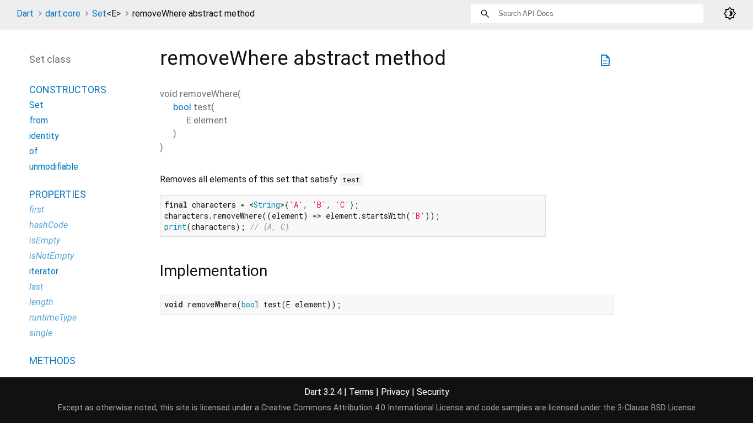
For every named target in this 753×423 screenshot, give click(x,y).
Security (433, 392)
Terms (361, 392)
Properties (57, 194)
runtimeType (53, 317)
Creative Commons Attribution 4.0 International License (362, 408)
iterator (43, 271)
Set (106, 13)
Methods (52, 360)
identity (44, 136)
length (41, 302)
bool (182, 106)
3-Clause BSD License (656, 408)
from (38, 120)
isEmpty (44, 240)
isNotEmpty (51, 256)
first (36, 209)
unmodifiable (53, 166)
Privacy (395, 392)
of (33, 151)
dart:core (62, 13)
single (40, 333)
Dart (25, 13)
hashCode (48, 225)
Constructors (67, 89)
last (36, 286)
